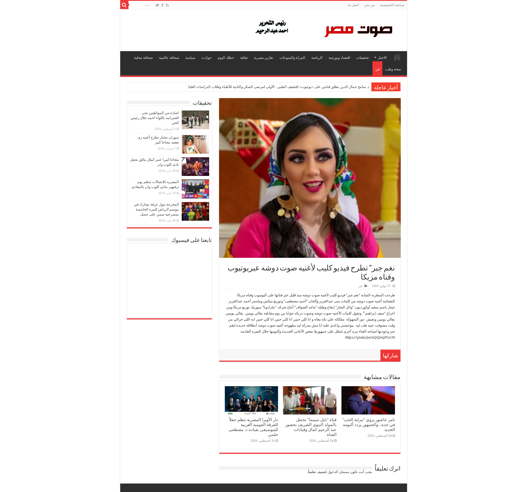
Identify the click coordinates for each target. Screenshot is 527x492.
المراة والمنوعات (292, 58)
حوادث (206, 58)
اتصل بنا (353, 5)
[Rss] (167, 5)
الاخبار (382, 58)
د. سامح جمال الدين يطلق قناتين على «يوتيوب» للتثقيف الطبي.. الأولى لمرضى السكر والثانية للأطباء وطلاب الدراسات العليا (278, 87)
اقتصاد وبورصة (339, 58)
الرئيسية (397, 57)
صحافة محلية (143, 58)
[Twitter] (157, 5)
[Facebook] (162, 5)
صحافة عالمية (169, 58)
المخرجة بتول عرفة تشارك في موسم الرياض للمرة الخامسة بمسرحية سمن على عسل (156, 209)
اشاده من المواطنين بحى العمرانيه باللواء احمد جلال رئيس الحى (155, 118)
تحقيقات (362, 58)
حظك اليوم (226, 58)
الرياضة (317, 58)
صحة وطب (393, 69)
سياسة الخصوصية (392, 5)
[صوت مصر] (323, 29)
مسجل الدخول (338, 472)
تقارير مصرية (263, 58)
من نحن (369, 5)
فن (377, 69)
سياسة (190, 58)
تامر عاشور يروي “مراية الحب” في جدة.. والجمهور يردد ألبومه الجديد (368, 424)
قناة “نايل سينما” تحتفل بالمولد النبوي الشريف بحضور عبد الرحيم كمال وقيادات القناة (311, 427)
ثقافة (244, 58)
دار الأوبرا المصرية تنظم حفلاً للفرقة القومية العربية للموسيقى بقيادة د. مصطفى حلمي (253, 427)
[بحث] (124, 5)
